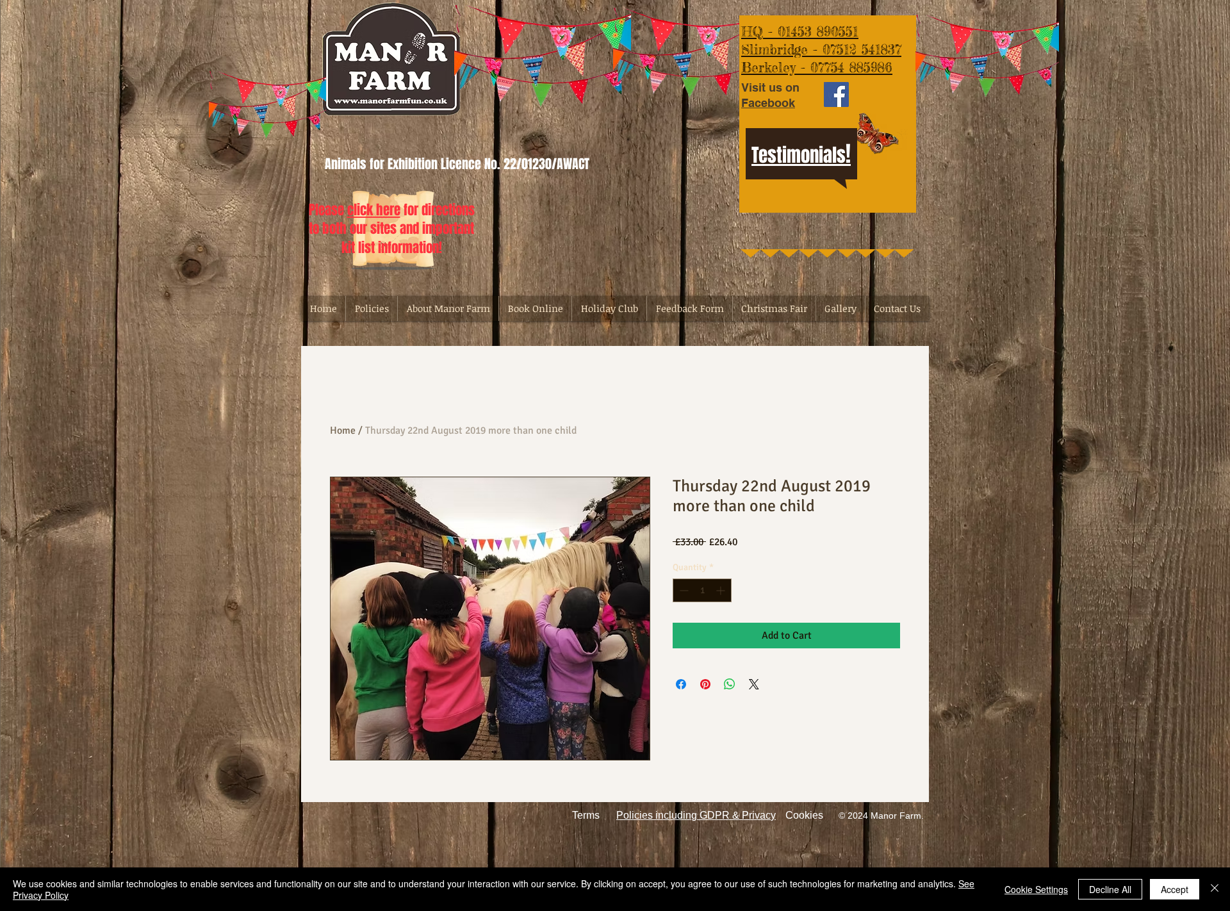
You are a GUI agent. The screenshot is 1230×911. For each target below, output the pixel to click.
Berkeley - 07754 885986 (816, 67)
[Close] (1214, 889)
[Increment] (722, 590)
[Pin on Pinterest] (705, 684)
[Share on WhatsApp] (729, 684)
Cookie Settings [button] (1036, 889)
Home (343, 430)
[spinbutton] (702, 590)
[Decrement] (683, 590)
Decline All (1110, 889)
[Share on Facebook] (681, 684)
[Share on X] (754, 684)
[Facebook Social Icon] (836, 94)
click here (373, 210)
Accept (1174, 889)
